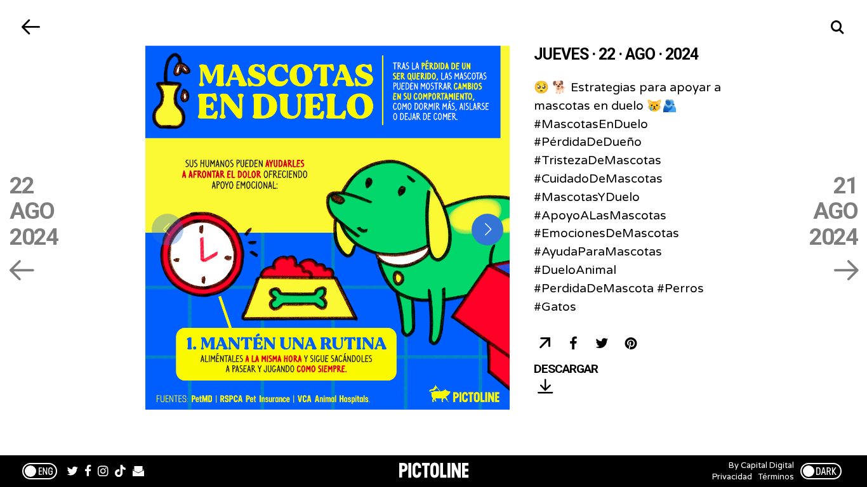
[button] (487, 229)
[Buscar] (836, 27)
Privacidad (732, 477)
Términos (776, 477)
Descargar (566, 369)
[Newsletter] (138, 472)
